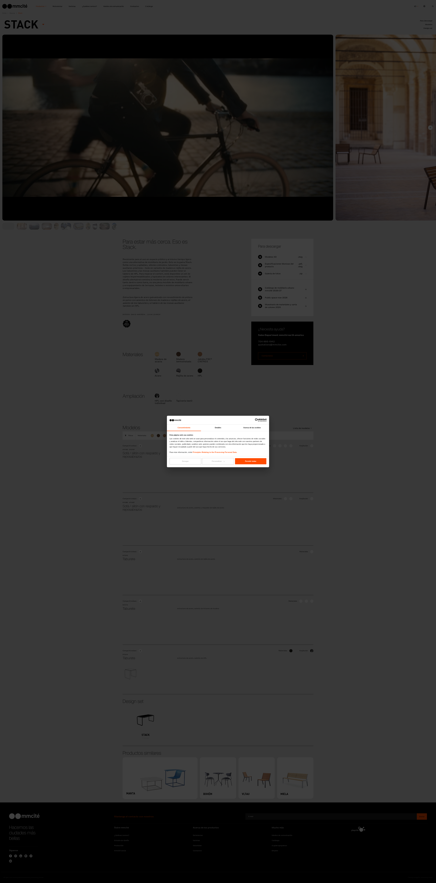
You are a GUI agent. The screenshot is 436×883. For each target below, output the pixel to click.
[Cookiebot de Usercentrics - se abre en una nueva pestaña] (257, 420)
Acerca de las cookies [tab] (252, 428)
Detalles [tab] (218, 428)
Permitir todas (250, 461)
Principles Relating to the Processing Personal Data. (215, 452)
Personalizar (217, 461)
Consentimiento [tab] (184, 428)
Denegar (185, 461)
